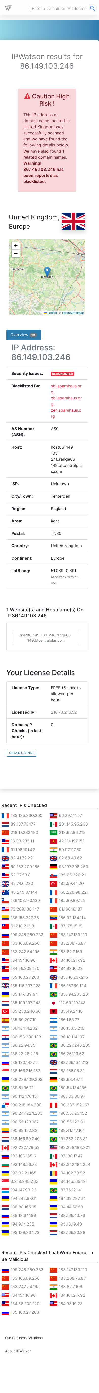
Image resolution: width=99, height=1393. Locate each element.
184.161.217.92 (71, 960)
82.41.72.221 (22, 857)
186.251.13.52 (71, 1053)
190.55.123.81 (71, 1121)
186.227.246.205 (74, 1045)
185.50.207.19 (23, 1019)
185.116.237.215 (73, 977)
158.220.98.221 (73, 892)
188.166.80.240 (24, 1138)
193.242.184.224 (74, 1164)
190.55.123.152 (72, 1113)
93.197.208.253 (73, 866)
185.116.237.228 (25, 985)
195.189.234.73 (24, 1232)
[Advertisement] (42, 1386)
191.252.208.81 (72, 1138)
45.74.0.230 (21, 883)
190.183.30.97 (71, 1096)
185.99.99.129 (72, 900)
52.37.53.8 (20, 874)
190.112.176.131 (23, 1096)
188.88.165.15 (22, 1206)
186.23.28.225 (23, 1053)
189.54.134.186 (72, 1087)
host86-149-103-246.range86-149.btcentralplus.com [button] (46, 637)
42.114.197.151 (71, 840)
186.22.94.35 (22, 1045)
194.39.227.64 (72, 1198)
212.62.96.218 (72, 832)
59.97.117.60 (69, 849)
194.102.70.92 (71, 1172)
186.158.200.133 (25, 1036)
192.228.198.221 (74, 1147)
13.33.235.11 (21, 840)
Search (93, 8)
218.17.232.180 (23, 832)
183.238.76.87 (72, 943)
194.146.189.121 (72, 1181)
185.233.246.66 (25, 1011)
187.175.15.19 (70, 925)
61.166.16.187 (70, 909)
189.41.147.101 (71, 1130)
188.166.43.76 (71, 1215)
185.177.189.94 (23, 994)
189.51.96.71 (21, 1087)
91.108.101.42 (22, 849)
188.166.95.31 (71, 1070)
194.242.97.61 (23, 1198)
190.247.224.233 (25, 1113)
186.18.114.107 (71, 1036)
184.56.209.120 (24, 968)
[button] (47, 272)
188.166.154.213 (73, 1062)
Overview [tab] (22, 334)
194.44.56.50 (70, 1206)
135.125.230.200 (25, 815)
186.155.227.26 (24, 917)
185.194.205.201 (74, 994)
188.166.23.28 (71, 1232)
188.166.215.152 (24, 1070)
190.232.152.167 (73, 1104)
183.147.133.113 (72, 934)
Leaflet (52, 312)
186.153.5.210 (71, 1028)
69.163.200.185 (24, 866)
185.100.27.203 (24, 977)
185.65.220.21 (72, 874)
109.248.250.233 (26, 934)
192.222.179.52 (24, 1147)
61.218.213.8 (21, 925)
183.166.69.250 (24, 943)
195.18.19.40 (70, 1224)
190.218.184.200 (25, 1104)
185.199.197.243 (25, 1002)
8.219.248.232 (23, 1181)
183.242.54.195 (24, 951)
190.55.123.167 (24, 1121)
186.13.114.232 (23, 1028)
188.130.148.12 (23, 1062)
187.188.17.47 (70, 1155)
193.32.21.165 (22, 1172)
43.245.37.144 (23, 892)
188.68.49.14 (70, 1079)
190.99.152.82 (23, 1130)
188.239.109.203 (25, 1079)
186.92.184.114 (72, 917)
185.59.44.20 (71, 883)
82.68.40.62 (70, 857)
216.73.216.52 (64, 712)
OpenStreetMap (73, 312)
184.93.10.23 (70, 968)
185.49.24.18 (70, 1011)
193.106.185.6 (22, 1155)
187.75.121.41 (70, 1189)
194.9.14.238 (21, 1224)
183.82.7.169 (70, 951)
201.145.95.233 (73, 824)
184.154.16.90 (22, 960)
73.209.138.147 (24, 909)
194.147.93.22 (22, 1189)
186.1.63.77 (68, 1019)
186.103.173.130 (24, 900)
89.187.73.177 (22, 824)
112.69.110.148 (72, 1002)
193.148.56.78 (23, 1164)
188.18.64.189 (22, 1215)
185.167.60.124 (72, 985)
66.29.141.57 (70, 815)
